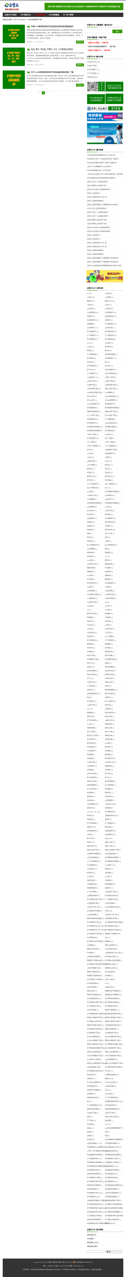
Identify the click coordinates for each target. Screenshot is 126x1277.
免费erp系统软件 (111, 945)
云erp (107, 937)
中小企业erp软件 (111, 1082)
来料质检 (109, 572)
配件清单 (109, 747)
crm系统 (108, 610)
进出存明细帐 (110, 667)
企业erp (108, 838)
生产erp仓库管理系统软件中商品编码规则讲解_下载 (52, 72)
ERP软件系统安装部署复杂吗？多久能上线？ (101, 155)
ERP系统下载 (40, 15)
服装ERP (91, 301)
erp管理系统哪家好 (112, 1075)
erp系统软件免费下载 (95, 392)
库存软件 (91, 873)
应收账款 (91, 652)
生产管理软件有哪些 (112, 1002)
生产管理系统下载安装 (113, 930)
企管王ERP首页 (11, 15)
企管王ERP (110, 1223)
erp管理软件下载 (111, 450)
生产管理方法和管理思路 (114, 1204)
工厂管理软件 (93, 335)
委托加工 (91, 469)
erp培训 (90, 457)
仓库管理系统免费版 (94, 431)
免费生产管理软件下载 (113, 1017)
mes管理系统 (92, 598)
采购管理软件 (110, 884)
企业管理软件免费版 (94, 911)
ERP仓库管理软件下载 (113, 1048)
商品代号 (91, 621)
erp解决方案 (110, 678)
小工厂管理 (91, 442)
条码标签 (91, 541)
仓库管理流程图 (111, 354)
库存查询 (91, 1139)
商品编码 (109, 613)
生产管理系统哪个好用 (113, 1200)
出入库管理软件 (93, 545)
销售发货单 (109, 735)
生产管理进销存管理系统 (114, 1185)
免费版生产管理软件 (112, 934)
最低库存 (109, 793)
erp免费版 (91, 945)
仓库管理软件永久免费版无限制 (98, 1223)
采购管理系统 (92, 888)
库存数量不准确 (111, 659)
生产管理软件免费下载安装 (115, 922)
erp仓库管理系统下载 (113, 907)
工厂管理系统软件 (94, 1158)
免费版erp (109, 941)
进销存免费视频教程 (94, 1219)
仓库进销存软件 (111, 1105)
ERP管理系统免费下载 (113, 1025)
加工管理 (109, 480)
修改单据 (91, 556)
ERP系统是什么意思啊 (95, 979)
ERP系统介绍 (93, 62)
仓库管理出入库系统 (113, 1162)
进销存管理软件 (111, 690)
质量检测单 (91, 568)
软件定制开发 (110, 522)
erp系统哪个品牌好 (94, 594)
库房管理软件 (92, 1086)
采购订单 (91, 808)
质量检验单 (109, 564)
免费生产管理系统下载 (96, 1017)
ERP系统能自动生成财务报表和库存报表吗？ (101, 178)
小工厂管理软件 (93, 484)
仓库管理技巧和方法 (95, 1193)
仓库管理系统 (111, 316)
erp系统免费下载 (93, 903)
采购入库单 (109, 728)
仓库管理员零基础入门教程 (97, 1200)
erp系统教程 (92, 499)
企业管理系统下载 (112, 1033)
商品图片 (91, 530)
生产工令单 (109, 533)
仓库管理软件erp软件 (113, 1158)
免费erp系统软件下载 (113, 850)
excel (90, 709)
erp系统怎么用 (92, 495)
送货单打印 (91, 1075)
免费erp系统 (110, 842)
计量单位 (109, 697)
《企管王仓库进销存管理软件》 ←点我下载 (101, 46)
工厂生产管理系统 (112, 1097)
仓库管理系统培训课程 (113, 1155)
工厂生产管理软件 (94, 861)
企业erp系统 (92, 396)
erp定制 (108, 625)
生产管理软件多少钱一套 (96, 926)
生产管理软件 (111, 324)
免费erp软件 (110, 682)
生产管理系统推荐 (112, 1197)
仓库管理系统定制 (112, 1151)
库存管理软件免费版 (112, 408)
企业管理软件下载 (94, 1033)
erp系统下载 (92, 381)
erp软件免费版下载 (94, 968)
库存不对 (91, 663)
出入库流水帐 (92, 789)
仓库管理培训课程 (112, 1189)
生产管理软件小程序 (94, 1178)
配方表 (108, 350)
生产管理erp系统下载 (95, 1021)
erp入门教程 (110, 636)
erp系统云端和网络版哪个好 (115, 1128)
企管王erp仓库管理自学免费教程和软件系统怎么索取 (104, 266)
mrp (107, 602)
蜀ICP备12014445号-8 (66, 1262)
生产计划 (91, 370)
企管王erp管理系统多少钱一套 (97, 197)
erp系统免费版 (92, 915)
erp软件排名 (92, 869)
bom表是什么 (110, 865)
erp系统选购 (110, 591)
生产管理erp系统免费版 (113, 960)
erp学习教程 (92, 465)
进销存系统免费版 (94, 1109)
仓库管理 (91, 1094)
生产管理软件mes (93, 1197)
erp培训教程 (92, 804)
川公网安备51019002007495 (84, 1262)
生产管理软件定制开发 (95, 1071)
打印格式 (109, 770)
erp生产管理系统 (111, 373)
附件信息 (109, 705)
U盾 (107, 1132)
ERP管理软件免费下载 (95, 1029)
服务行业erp (110, 301)
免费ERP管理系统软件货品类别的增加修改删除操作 (52, 26)
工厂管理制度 (92, 354)
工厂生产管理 (68, 15)
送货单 (108, 819)
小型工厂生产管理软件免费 (97, 1151)
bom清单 (108, 743)
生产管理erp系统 (111, 956)
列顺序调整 (91, 728)
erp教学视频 (92, 461)
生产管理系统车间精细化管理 (97, 1166)
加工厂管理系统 (93, 488)
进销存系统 (91, 880)
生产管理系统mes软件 (113, 1147)
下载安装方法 (92, 77)
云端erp (90, 1128)
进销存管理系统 (93, 694)
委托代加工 (109, 476)
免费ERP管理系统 (94, 972)
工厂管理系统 (111, 335)
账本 (89, 1101)
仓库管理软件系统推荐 (95, 1155)
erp (89, 293)
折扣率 (108, 686)
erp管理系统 (92, 518)
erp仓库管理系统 (111, 423)
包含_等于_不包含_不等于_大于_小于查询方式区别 (52, 49)
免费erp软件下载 (111, 411)
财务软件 (109, 869)
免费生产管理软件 (112, 1010)
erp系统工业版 (92, 1113)
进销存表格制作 (93, 1189)
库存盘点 (91, 362)
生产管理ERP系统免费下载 (97, 964)
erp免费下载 (92, 385)
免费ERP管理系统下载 (95, 1044)
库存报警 (109, 789)
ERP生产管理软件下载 (95, 1056)
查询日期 (109, 827)
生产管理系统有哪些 (112, 998)
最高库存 (91, 796)
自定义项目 (109, 716)
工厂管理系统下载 (94, 1006)
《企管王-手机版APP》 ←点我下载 (98, 50)
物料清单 (109, 347)
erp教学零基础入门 (94, 1143)
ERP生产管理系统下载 (113, 1056)
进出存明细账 (92, 671)
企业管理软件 (111, 358)
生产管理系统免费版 (113, 857)
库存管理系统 (92, 408)
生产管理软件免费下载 (96, 1002)
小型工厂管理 (110, 442)
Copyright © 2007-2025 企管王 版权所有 (46, 1262)
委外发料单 (91, 743)
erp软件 (91, 297)
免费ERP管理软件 (111, 1029)
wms (107, 556)
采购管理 (109, 808)
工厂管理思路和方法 (94, 1105)
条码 (107, 537)
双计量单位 (91, 701)
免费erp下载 (110, 846)
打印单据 (91, 953)
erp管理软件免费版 (94, 956)
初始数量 (109, 751)
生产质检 (91, 579)
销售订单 (91, 827)
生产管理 (91, 358)
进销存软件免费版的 (94, 1185)
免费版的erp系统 (111, 968)
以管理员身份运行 (112, 815)
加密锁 (90, 1132)
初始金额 (91, 758)
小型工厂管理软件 (94, 446)
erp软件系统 (110, 328)
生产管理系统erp (111, 1174)
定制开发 (91, 636)
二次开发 (109, 633)
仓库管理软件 (93, 320)
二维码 (108, 541)
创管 (90, 1117)
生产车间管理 (111, 370)
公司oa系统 (109, 1094)
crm (89, 610)
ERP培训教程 (54, 15)
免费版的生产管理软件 (113, 995)
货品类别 (91, 800)
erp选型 (90, 587)
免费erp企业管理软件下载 (114, 1063)
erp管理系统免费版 (94, 854)
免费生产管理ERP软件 (95, 1025)
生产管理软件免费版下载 (114, 1044)
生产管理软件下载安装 (95, 934)
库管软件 (91, 316)
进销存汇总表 (92, 781)
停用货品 (91, 819)
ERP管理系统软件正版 (95, 1212)
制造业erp (109, 1078)
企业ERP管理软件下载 (95, 1040)
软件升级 (91, 648)
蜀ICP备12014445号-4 (63, 1273)
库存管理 (109, 1120)
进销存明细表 (92, 785)
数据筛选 (91, 644)
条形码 (90, 537)
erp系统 (108, 293)
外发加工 (91, 472)
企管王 (108, 911)
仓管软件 (109, 320)
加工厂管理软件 (111, 484)
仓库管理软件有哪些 (112, 1170)
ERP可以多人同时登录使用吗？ (97, 208)
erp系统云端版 (110, 1086)
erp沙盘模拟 (110, 392)
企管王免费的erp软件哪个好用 (97, 186)
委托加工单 (91, 476)
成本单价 (91, 690)
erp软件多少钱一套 (94, 907)
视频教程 (91, 324)
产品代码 (91, 625)
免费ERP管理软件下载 (113, 1040)
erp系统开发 (92, 633)
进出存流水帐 (110, 671)
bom (89, 343)
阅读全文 (80, 42)
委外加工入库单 (93, 735)
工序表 (90, 835)
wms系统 (91, 560)
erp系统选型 (92, 591)
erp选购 (108, 587)
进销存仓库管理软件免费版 (115, 1208)
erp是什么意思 (110, 377)
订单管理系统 (92, 884)
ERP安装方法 (25, 15)
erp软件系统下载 (111, 949)
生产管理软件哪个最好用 (96, 1208)
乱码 (89, 697)
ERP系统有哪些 (93, 983)
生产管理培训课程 (112, 1143)
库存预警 (91, 793)
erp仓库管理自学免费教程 (114, 1139)
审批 (107, 549)
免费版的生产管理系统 (113, 991)
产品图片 (109, 526)
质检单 (108, 560)
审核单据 (91, 552)
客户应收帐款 (92, 777)
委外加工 (109, 465)
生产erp (90, 678)
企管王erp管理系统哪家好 (95, 201)
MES (108, 488)
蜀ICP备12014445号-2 (49, 1273)
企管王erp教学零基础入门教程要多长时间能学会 (102, 205)
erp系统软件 (92, 328)
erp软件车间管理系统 (113, 1193)
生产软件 (109, 366)
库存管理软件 (110, 404)
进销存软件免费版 (94, 1090)
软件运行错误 (110, 694)
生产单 (90, 450)
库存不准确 (109, 655)
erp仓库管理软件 (111, 1059)
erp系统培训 (110, 495)
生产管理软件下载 (94, 922)
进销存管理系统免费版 (95, 918)
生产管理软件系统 (112, 1006)
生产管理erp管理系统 (113, 1219)
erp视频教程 (110, 800)
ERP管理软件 (110, 312)
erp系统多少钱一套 (112, 915)
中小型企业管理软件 (94, 1082)
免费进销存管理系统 (112, 1109)
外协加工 (109, 472)
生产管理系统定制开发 (95, 1204)
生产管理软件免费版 (113, 861)
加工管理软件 (92, 339)
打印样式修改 (92, 774)
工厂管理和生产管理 (94, 1216)
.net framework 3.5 (93, 812)
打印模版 (91, 770)
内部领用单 (109, 739)
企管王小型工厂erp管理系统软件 (97, 182)
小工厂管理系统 (111, 446)
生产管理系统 (111, 331)
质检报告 (109, 579)
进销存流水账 (110, 674)
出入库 (108, 777)
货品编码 (91, 617)
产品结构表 (91, 747)
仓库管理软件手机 (94, 1170)
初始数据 (91, 754)
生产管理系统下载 (112, 926)
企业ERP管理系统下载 (113, 1037)
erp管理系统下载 (111, 385)
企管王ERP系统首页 (19, 20)
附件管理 (109, 514)
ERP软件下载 (92, 66)
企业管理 (91, 1124)
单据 (89, 533)
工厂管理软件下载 (112, 899)
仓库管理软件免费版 (112, 503)
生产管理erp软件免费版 (95, 941)
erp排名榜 (109, 309)
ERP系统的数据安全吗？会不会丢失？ (99, 170)
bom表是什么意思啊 (94, 1059)
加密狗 (90, 1136)
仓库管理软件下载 (112, 918)
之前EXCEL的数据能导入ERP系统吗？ (99, 166)
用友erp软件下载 (111, 389)
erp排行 (108, 305)
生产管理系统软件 (94, 998)
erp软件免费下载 (94, 389)
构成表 (90, 350)
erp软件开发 (110, 511)
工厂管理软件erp (111, 1166)
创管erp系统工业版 (112, 1117)
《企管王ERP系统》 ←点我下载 (97, 43)
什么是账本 (91, 686)
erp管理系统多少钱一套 (114, 953)
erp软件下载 (110, 381)
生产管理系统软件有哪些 (114, 1067)
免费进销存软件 (93, 1097)
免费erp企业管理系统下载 (96, 1063)
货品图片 (91, 526)
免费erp (91, 842)
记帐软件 (109, 888)
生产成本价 (91, 511)
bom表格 (109, 343)
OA (107, 983)
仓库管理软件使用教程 (95, 1162)
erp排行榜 (91, 309)
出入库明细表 (110, 785)
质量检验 (109, 575)
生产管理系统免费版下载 (96, 1048)
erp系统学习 (110, 499)
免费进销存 (109, 766)
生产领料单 (91, 739)
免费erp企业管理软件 (113, 1052)
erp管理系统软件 (93, 895)
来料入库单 (109, 732)
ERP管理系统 (92, 312)
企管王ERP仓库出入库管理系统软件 (98, 189)
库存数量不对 (110, 835)
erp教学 (108, 457)
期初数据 (109, 754)
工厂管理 (91, 1120)
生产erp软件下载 (111, 415)
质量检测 (91, 572)
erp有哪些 (109, 297)
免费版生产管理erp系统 (95, 960)
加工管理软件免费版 (112, 492)
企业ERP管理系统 (94, 1037)
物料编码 (91, 713)
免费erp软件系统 (93, 949)
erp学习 (108, 461)
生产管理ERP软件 (111, 895)
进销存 (90, 667)
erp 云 (108, 1124)
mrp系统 (90, 606)
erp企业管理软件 (93, 404)
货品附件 (91, 522)
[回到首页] (24, 6)
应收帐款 (109, 648)
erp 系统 (90, 876)
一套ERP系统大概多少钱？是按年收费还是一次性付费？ (105, 174)
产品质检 (109, 568)
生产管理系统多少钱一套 (96, 930)
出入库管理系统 (111, 545)
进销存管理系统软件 (94, 1174)
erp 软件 (108, 876)
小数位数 (109, 709)
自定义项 (91, 716)
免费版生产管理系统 (94, 976)
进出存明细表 (110, 781)
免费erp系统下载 (94, 850)
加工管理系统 (110, 339)
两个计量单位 (110, 701)
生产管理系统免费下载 (113, 1014)
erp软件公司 (92, 682)
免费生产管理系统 (94, 995)
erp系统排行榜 (110, 594)
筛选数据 (109, 644)
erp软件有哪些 (110, 598)
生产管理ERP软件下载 (95, 899)
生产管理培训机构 (112, 1178)
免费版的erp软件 (111, 964)
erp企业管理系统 (111, 396)
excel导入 (91, 724)
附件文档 (91, 514)
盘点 (107, 362)
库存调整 (109, 873)
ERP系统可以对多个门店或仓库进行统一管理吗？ (103, 159)
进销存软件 (110, 530)
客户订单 (91, 838)
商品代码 (109, 621)
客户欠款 (109, 774)
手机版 (90, 815)
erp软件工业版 (110, 1113)
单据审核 (109, 552)
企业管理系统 (92, 937)
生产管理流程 (110, 431)
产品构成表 (91, 751)
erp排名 (90, 305)
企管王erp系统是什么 (94, 193)
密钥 (107, 1136)
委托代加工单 (92, 613)
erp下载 (90, 453)
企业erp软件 (92, 400)
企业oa (108, 1090)
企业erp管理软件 (111, 400)
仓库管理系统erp (111, 1181)
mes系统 (109, 434)
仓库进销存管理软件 (94, 427)
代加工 (108, 469)
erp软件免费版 (110, 903)
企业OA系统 (110, 979)
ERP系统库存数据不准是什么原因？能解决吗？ (102, 163)
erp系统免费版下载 (94, 1067)
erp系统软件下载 (111, 892)
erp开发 (90, 629)
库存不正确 (91, 655)
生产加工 (109, 1071)
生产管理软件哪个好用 (96, 1181)
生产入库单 (91, 732)
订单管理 (109, 880)
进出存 (108, 663)
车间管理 (109, 976)
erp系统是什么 (92, 377)
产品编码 (109, 617)
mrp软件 (108, 606)
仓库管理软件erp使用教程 (96, 1147)
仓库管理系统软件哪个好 (114, 1101)
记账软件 (91, 1078)
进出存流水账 (92, 674)
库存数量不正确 (93, 659)
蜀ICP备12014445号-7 (77, 1273)
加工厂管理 (109, 438)
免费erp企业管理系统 (95, 1052)
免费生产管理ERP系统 (113, 1021)
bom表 (90, 347)
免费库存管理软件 (94, 411)
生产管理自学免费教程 (113, 1212)
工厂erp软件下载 (93, 415)
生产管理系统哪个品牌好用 (97, 1014)
